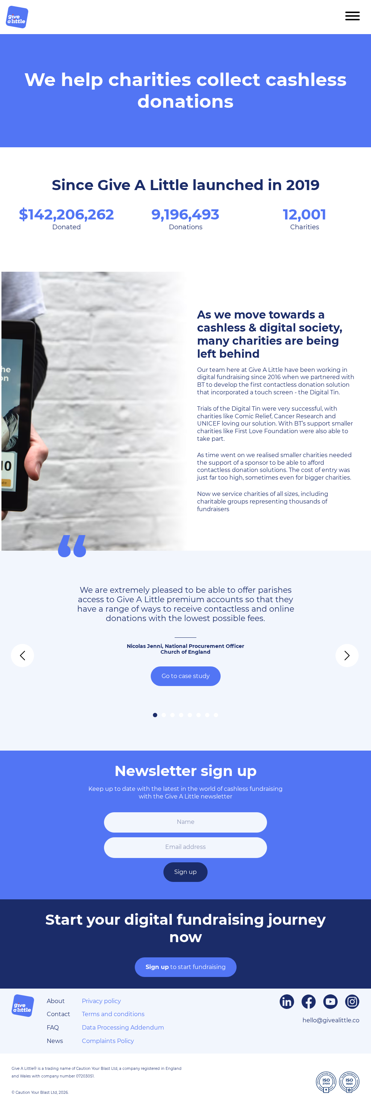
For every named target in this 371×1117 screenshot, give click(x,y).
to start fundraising (186, 967)
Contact (58, 1014)
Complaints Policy (108, 1041)
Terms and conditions (113, 1014)
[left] (16, 651)
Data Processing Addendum (123, 1027)
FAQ (53, 1027)
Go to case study (186, 676)
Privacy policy (101, 1001)
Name (186, 821)
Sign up (185, 871)
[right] (340, 651)
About (56, 1001)
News (55, 1041)
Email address (185, 846)
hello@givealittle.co (331, 1020)
